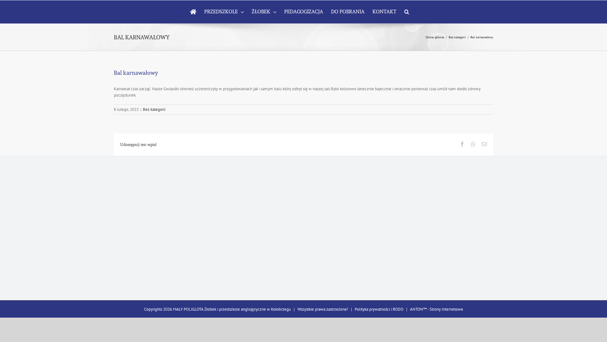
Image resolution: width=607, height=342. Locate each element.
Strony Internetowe (446, 309)
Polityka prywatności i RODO (379, 309)
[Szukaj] (406, 11)
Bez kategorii (154, 109)
